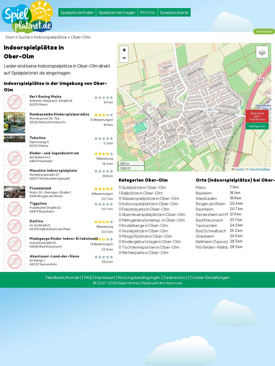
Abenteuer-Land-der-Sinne (54, 256)
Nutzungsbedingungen (139, 277)
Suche (24, 37)
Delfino (36, 221)
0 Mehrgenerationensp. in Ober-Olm (152, 220)
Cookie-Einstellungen (210, 277)
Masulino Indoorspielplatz (53, 170)
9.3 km (108, 143)
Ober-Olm (81, 37)
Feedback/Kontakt (63, 277)
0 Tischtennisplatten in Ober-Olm (149, 247)
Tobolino (38, 138)
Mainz (201, 187)
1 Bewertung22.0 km (104, 229)
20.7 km (107, 209)
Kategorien (257, 126)
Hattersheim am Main (214, 214)
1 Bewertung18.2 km (104, 161)
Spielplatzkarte (174, 12)
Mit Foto (147, 12)
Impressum (105, 277)
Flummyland (40, 188)
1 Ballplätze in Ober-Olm (141, 193)
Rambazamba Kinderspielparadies (59, 114)
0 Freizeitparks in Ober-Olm (144, 209)
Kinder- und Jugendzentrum (54, 153)
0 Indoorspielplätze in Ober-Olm (148, 203)
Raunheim (205, 209)
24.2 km (107, 261)
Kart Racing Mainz (45, 96)
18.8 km (107, 176)
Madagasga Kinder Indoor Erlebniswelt (64, 238)
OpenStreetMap (259, 169)
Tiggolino (38, 203)
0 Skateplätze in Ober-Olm (143, 230)
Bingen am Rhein (210, 203)
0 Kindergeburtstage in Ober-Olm (150, 241)
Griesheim (205, 236)
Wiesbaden (206, 198)
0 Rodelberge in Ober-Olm (143, 225)
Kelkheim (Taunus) (212, 241)
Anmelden (264, 31)
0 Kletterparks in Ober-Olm (143, 252)
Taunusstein (206, 225)
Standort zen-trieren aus (257, 116)
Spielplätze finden (77, 12)
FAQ (88, 277)
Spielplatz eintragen (117, 12)
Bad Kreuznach (209, 220)
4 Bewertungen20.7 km (102, 196)
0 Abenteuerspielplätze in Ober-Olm (152, 214)
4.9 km (108, 102)
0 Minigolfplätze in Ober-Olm (145, 236)
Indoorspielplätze (50, 37)
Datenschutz (175, 277)
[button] (124, 50)
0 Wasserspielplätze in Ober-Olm (149, 198)
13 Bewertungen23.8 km (101, 246)
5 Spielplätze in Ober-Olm (142, 187)
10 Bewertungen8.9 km (101, 122)
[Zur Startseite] (27, 16)
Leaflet (239, 169)
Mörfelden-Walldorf (214, 247)
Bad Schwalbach (211, 230)
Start (10, 37)
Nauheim (204, 193)
